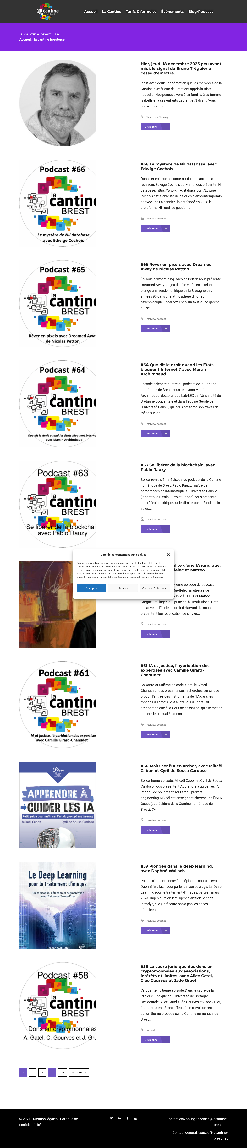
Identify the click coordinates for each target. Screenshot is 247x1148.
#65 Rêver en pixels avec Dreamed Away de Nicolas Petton (176, 266)
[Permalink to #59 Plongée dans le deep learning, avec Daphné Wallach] (73, 905)
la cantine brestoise (49, 39)
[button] (168, 555)
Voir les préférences (155, 588)
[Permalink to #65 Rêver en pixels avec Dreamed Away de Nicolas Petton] (73, 303)
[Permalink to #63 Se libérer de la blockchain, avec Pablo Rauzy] (73, 504)
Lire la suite (151, 127)
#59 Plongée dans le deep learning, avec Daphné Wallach (177, 868)
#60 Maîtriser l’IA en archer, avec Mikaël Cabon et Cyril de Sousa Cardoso (181, 768)
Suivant (78, 1072)
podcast (161, 218)
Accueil (25, 39)
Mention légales (45, 1119)
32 (62, 1072)
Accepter (91, 588)
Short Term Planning (157, 117)
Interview (151, 218)
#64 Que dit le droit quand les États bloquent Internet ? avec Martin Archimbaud (177, 369)
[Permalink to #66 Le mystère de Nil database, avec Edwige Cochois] (73, 203)
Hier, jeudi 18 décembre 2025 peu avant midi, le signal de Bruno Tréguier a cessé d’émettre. (181, 68)
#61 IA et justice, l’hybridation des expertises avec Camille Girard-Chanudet (175, 670)
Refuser (123, 588)
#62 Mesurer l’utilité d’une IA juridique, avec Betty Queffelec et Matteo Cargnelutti (181, 570)
